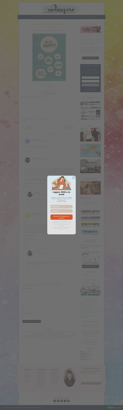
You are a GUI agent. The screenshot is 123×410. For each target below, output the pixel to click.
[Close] (73, 177)
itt (67, 228)
